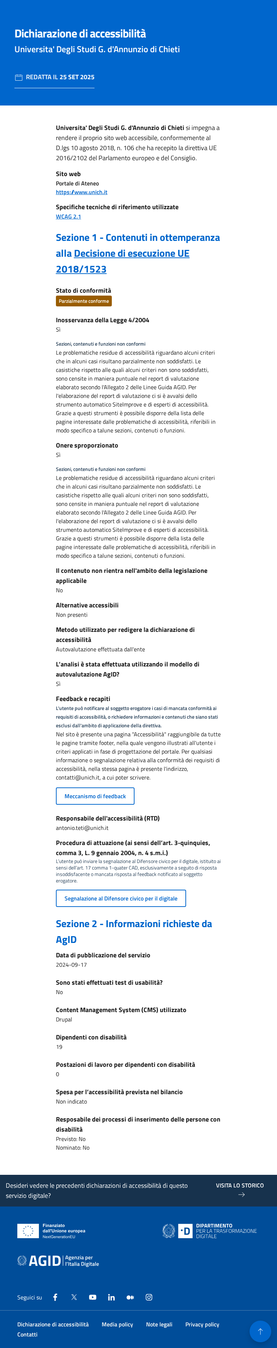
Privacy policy (202, 1324)
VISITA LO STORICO (240, 1185)
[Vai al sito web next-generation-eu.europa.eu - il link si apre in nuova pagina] (51, 1231)
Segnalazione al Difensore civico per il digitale (121, 898)
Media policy (117, 1324)
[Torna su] (260, 1331)
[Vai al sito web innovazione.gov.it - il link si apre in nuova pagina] (211, 1231)
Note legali (159, 1324)
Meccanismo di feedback (95, 796)
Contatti (27, 1334)
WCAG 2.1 (68, 216)
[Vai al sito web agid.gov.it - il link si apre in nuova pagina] (58, 1261)
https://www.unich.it (81, 192)
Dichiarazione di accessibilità (53, 1324)
